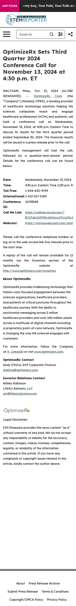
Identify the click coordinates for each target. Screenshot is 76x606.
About (20, 583)
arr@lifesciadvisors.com (20, 393)
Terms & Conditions (55, 591)
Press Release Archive (44, 583)
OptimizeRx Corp (48, 96)
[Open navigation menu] (6, 34)
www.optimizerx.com (48, 351)
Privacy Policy (57, 599)
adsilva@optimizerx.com (20, 370)
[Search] (51, 34)
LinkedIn (17, 351)
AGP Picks (9, 6)
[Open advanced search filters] (60, 34)
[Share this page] (70, 34)
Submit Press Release (23, 591)
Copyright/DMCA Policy (26, 599)
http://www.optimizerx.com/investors (29, 271)
